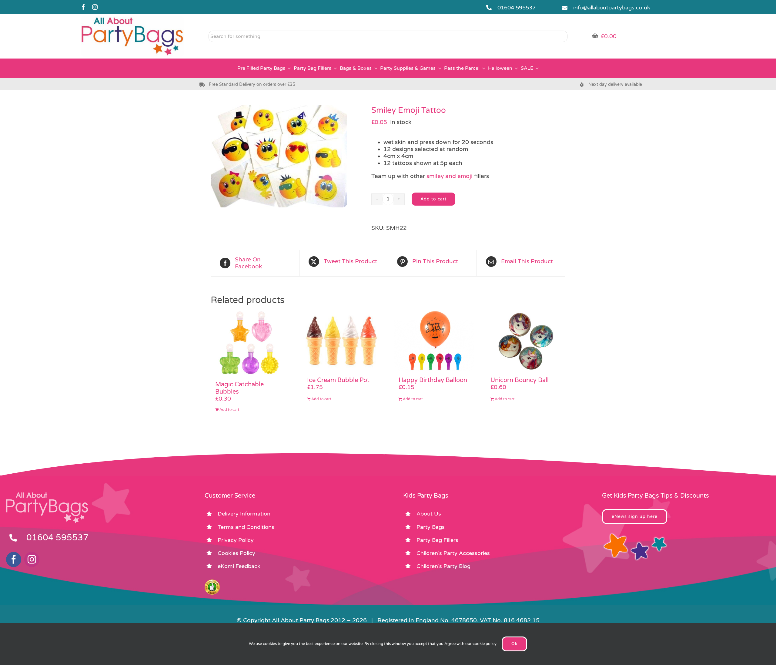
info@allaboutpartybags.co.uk (611, 7)
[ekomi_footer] (212, 582)
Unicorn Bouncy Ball (519, 380)
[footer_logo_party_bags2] (47, 495)
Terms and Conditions (246, 527)
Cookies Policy (236, 553)
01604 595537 (516, 7)
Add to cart (433, 199)
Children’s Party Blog (443, 566)
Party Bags (430, 527)
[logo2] (132, 18)
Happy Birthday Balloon (433, 380)
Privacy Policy (236, 540)
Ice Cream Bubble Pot (338, 380)
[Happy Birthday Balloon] (434, 341)
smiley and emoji (449, 176)
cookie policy (484, 643)
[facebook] (83, 7)
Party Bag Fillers (437, 540)
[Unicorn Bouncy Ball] (526, 341)
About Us (428, 513)
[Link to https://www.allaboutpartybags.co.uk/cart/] (595, 36)
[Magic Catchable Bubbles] (250, 343)
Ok (514, 643)
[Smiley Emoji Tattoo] (286, 156)
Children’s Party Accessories (453, 553)
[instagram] (95, 7)
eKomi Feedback (239, 566)
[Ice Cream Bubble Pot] (342, 341)
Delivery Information (244, 513)
